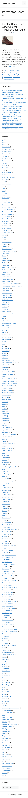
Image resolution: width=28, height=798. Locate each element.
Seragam (4, 694)
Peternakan (5, 643)
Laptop (4, 425)
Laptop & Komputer (7, 430)
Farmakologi (5, 253)
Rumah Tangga (6, 685)
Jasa (3, 344)
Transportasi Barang (7, 756)
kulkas (4, 406)
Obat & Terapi (6, 490)
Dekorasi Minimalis (7, 214)
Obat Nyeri (5, 506)
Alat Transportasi (6, 161)
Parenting (4, 536)
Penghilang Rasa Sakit (8, 557)
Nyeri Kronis (5, 483)
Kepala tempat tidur (7, 374)
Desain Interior (6, 223)
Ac (2, 140)
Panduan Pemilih (6, 527)
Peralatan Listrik (6, 599)
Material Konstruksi (7, 450)
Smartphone (5, 701)
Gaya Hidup (5, 302)
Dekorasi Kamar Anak (8, 207)
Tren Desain (5, 759)
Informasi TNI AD (6, 330)
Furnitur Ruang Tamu (7, 279)
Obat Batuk (5, 492)
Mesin (3, 469)
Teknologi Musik (6, 731)
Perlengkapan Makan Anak (9, 629)
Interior (4, 332)
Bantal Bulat (5, 179)
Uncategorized (6, 770)
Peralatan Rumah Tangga (9, 601)
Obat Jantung (6, 501)
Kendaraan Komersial (8, 372)
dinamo (4, 237)
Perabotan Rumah (7, 578)
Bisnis (3, 188)
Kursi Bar (4, 409)
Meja (3, 453)
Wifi (3, 775)
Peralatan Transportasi (8, 603)
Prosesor (4, 657)
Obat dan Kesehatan (7, 497)
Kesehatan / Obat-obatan (9, 378)
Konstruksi (11, 70)
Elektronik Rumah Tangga (9, 251)
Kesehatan (5, 376)
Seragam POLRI (6, 696)
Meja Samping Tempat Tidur (9, 467)
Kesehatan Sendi (6, 395)
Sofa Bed (4, 705)
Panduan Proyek (6, 532)
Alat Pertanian (6, 158)
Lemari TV (5, 439)
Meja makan (5, 462)
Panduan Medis (6, 525)
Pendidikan (5, 548)
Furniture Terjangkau (7, 300)
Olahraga (4, 511)
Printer (4, 647)
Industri (4, 321)
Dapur (3, 200)
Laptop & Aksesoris (7, 427)
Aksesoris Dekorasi (7, 149)
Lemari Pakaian (6, 436)
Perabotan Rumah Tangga (9, 580)
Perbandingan (6, 615)
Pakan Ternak (6, 518)
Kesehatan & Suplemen (8, 385)
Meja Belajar (5, 455)
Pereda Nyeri (5, 617)
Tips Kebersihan (6, 745)
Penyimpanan (5, 569)
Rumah (4, 680)
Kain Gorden (5, 348)
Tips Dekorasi (5, 743)
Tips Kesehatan (6, 747)
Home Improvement (7, 314)
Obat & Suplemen (7, 487)
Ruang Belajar (6, 675)
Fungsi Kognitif (6, 260)
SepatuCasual (16, 77)
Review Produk (6, 671)
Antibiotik (4, 165)
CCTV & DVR (5, 198)
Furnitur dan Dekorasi (8, 267)
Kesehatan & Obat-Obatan (9, 383)
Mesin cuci (5, 471)
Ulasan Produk (6, 768)
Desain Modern (6, 230)
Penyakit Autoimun (7, 562)
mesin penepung (6, 474)
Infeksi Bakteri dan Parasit (9, 323)
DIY (3, 239)
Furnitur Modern (6, 276)
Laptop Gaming (6, 432)
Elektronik (4, 246)
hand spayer (5, 304)
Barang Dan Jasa (6, 184)
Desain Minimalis (6, 228)
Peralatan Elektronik (7, 592)
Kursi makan (5, 420)
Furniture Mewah (6, 290)
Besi (3, 186)
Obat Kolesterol (6, 504)
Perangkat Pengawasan (8, 608)
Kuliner (4, 404)
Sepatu (17, 70)
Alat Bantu (5, 154)
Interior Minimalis (6, 337)
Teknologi (4, 722)
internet (4, 341)
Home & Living (6, 311)
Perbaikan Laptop (7, 613)
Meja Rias (4, 464)
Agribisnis (4, 142)
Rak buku (4, 666)
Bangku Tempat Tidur (8, 177)
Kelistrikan (5, 369)
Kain (3, 346)
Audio (3, 170)
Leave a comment (9, 79)
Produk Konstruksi (7, 652)
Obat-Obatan (5, 508)
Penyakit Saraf (6, 566)
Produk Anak (5, 650)
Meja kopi (4, 460)
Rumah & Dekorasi (7, 682)
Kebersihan (5, 358)
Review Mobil (5, 668)
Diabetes (4, 235)
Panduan (4, 520)
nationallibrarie (8, 3)
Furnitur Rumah (6, 281)
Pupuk (3, 664)
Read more (12, 66)
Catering (4, 193)
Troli (3, 761)
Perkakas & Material (7, 620)
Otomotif (4, 513)
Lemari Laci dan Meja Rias (9, 434)
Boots (5, 73)
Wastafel (4, 773)
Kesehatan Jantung (7, 392)
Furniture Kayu (6, 288)
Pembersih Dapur (6, 538)
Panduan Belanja (6, 522)
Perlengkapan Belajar (8, 624)
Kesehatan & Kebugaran (8, 381)
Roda (3, 673)
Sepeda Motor (6, 692)
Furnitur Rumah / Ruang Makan (10, 283)
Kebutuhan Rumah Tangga (9, 362)
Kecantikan (5, 367)
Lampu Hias (5, 423)
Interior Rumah (6, 339)
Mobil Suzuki (5, 478)
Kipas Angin (5, 397)
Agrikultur (4, 144)
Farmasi (4, 256)
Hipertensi (5, 309)
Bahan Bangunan (6, 172)
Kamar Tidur (5, 351)
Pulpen (4, 661)
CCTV (3, 195)
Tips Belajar (5, 738)
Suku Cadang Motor (7, 712)
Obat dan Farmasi (7, 494)
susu (3, 715)
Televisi (4, 733)
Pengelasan (5, 552)
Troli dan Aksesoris (7, 766)
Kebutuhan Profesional (8, 360)
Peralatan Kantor (6, 596)
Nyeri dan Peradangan (8, 481)
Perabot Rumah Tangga (8, 576)
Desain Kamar (6, 225)
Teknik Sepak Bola (7, 719)
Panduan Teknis (6, 534)
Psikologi (4, 659)
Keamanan (5, 355)
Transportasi (5, 754)
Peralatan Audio (6, 585)
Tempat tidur (5, 736)
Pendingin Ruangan (7, 550)
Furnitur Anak (5, 265)
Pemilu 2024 (5, 541)
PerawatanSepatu (7, 75)
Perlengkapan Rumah (8, 634)
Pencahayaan (5, 543)
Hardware (4, 307)
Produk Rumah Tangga (8, 654)
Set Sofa (4, 698)
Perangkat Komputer (7, 606)
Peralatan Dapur (6, 589)
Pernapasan (5, 636)
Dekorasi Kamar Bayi (7, 209)
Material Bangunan (7, 448)
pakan (3, 515)
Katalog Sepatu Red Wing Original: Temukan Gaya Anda (13, 27)
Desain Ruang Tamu (7, 232)
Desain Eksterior (6, 221)
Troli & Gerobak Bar (7, 763)
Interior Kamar (6, 334)
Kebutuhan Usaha (7, 365)
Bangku (4, 174)
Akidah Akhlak (6, 147)
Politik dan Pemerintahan (9, 645)
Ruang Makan (6, 678)
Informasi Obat (6, 327)
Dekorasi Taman (6, 219)
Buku (3, 191)
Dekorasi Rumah (6, 216)
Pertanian (4, 640)
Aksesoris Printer (6, 151)
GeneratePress (14, 795)
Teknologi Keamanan (7, 729)
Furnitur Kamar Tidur (7, 270)
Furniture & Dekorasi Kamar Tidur (11, 286)
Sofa (3, 703)
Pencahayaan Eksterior (8, 545)
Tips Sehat (5, 749)
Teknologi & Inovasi (7, 726)
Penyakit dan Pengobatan (9, 564)
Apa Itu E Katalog (6, 168)
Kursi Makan (5, 418)
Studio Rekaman (6, 710)
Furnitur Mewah (6, 274)
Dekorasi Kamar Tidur (8, 212)
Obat (3, 485)
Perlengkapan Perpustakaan (9, 631)
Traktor (4, 752)
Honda (4, 316)
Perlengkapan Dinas (7, 627)
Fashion (6, 70)
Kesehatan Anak (6, 388)
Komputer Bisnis (6, 399)
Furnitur (4, 263)
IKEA (3, 318)
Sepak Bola (5, 687)
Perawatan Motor (6, 610)
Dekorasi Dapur (6, 202)
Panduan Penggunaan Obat (9, 529)
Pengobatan (5, 559)
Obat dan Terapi (6, 499)
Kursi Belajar (5, 413)
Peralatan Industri (7, 594)
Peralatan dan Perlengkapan (10, 587)
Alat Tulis (4, 163)
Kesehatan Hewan (7, 390)
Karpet (4, 353)
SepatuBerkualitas (7, 77)
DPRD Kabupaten (6, 242)
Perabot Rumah (6, 573)
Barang (4, 181)
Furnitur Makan (6, 272)
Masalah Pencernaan (8, 443)
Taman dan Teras (7, 717)
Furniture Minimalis (7, 293)
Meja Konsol (5, 457)
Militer (3, 476)
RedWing (15, 75)
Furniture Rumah (6, 297)
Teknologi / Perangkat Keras (9, 724)
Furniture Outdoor (7, 295)
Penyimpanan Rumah (8, 571)
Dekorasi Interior (6, 205)
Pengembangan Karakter (9, 555)
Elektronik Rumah (6, 249)
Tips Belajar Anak (7, 740)
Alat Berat (4, 156)
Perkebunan (5, 622)
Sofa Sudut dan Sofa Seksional (10, 708)
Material (4, 446)
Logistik (4, 441)
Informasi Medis (6, 325)
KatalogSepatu (17, 73)
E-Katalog (4, 244)
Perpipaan (5, 638)
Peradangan (5, 583)
